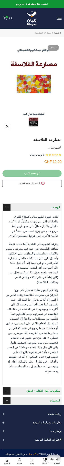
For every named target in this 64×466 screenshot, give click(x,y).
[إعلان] (32, 4)
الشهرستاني (55, 147)
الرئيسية (58, 33)
